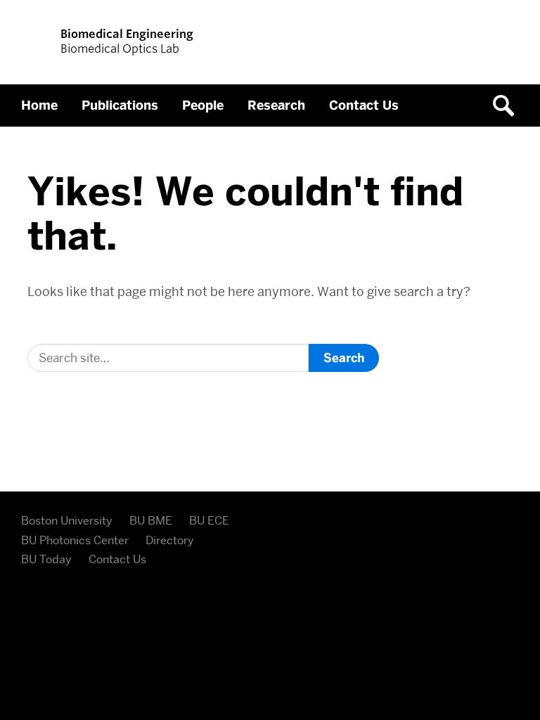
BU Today (46, 559)
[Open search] (508, 105)
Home (39, 105)
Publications (120, 105)
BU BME (150, 520)
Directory (170, 540)
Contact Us (364, 105)
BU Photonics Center (75, 540)
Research (276, 105)
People (203, 105)
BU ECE (209, 520)
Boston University (66, 520)
